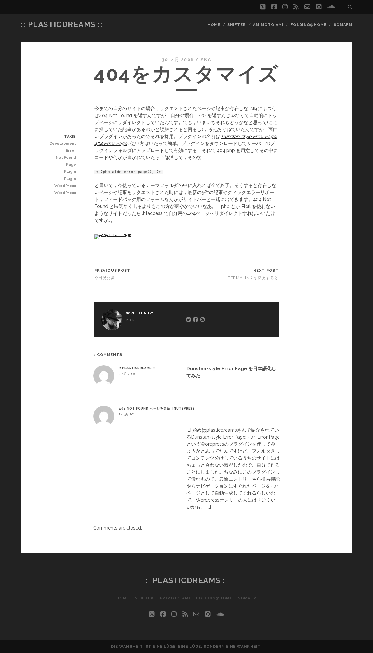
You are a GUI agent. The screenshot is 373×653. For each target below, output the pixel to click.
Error (71, 150)
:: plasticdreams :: (62, 24)
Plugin (70, 171)
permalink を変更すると (253, 278)
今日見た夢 (104, 278)
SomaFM (343, 24)
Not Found (66, 157)
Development (63, 143)
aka (205, 59)
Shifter (236, 24)
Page (71, 164)
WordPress (65, 185)
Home (213, 24)
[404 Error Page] (112, 234)
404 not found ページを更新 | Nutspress (157, 408)
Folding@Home (309, 24)
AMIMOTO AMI (268, 24)
